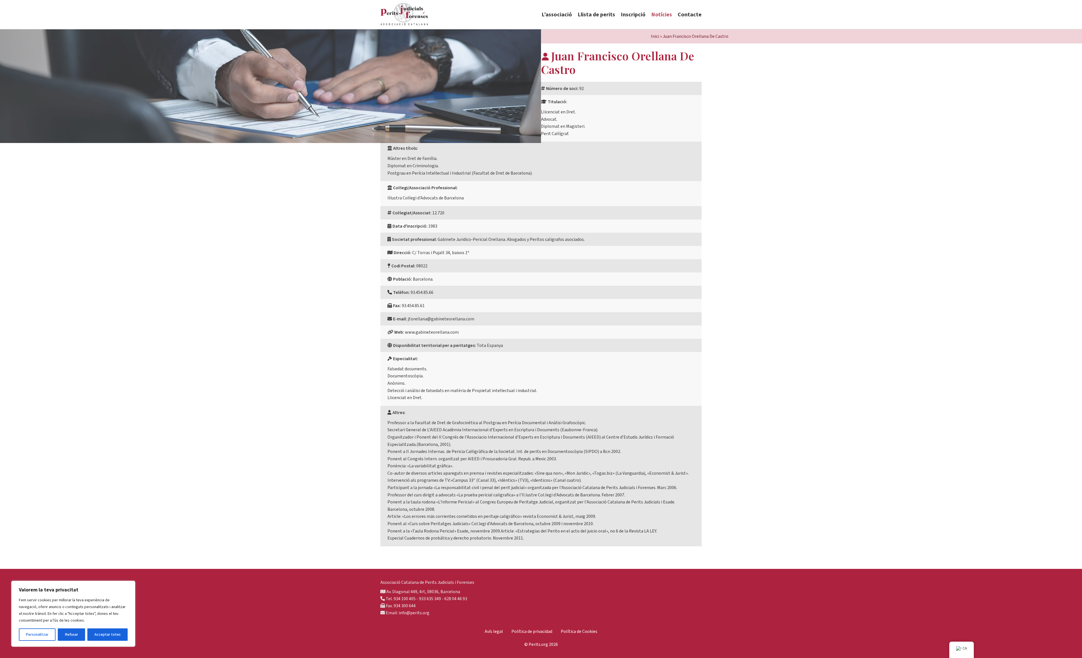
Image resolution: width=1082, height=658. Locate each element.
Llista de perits (596, 15)
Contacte (690, 15)
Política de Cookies (579, 631)
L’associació (557, 15)
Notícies (661, 15)
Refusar (71, 634)
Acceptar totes (107, 634)
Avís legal (494, 631)
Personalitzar (37, 634)
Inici (655, 36)
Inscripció (633, 15)
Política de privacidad (531, 631)
